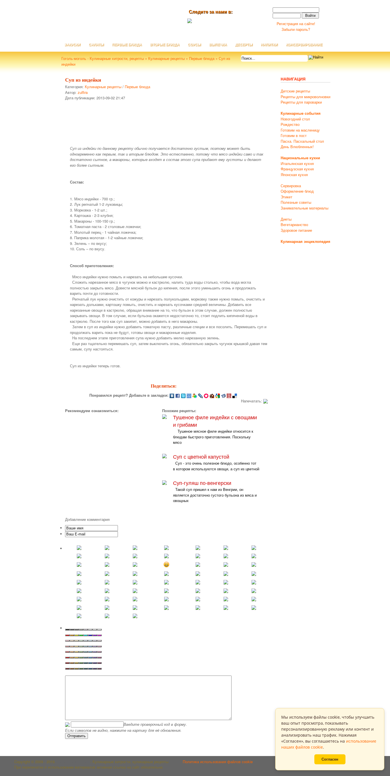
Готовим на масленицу (300, 130)
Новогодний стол (295, 119)
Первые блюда (137, 86)
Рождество (290, 124)
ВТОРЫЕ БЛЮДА (164, 45)
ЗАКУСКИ (72, 45)
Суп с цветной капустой (201, 456)
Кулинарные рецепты (103, 86)
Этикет (286, 196)
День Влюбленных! (297, 146)
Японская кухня (294, 174)
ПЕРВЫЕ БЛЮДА (127, 45)
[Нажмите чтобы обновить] (67, 724)
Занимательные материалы (304, 208)
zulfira (83, 92)
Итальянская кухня (297, 163)
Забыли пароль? (296, 29)
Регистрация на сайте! (296, 23)
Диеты (286, 219)
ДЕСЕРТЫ (243, 45)
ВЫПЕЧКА (218, 45)
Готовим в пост (294, 135)
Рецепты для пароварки (301, 102)
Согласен (329, 759)
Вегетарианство (294, 224)
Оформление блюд (297, 191)
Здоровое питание (296, 230)
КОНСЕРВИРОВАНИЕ (304, 45)
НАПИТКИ (269, 45)
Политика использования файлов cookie (218, 761)
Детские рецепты (295, 91)
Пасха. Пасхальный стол (302, 141)
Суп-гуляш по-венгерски (202, 482)
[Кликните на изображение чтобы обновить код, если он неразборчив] (67, 724)
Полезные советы (296, 202)
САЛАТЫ (96, 45)
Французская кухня (297, 169)
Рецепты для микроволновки (305, 96)
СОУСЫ (194, 45)
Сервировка (291, 185)
